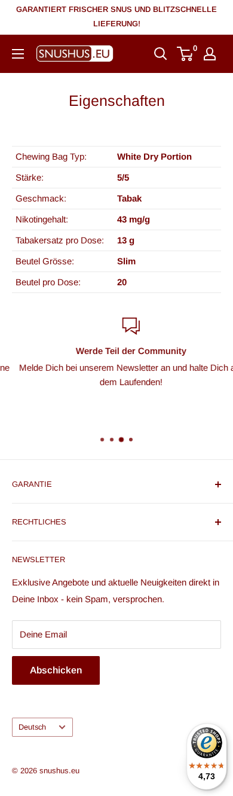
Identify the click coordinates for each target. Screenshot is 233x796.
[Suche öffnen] (160, 53)
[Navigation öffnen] (18, 54)
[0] (185, 54)
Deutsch (32, 726)
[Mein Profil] (210, 53)
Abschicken (56, 670)
